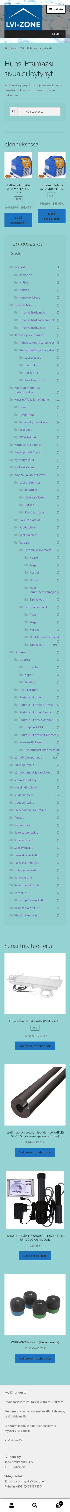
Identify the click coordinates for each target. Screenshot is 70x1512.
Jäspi (33, 565)
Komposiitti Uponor (27, 445)
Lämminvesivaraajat (38, 550)
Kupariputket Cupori (28, 452)
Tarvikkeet (37, 599)
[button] (55, 34)
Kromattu (31, 667)
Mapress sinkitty (25, 780)
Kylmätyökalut (24, 460)
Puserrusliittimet (31, 742)
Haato (34, 557)
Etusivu (13, 48)
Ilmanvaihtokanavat (33, 312)
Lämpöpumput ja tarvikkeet (33, 772)
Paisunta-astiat (29, 520)
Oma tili (11, 1505)
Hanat (23, 407)
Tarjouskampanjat (26, 863)
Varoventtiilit (23, 878)
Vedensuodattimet (26, 885)
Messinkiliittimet (26, 787)
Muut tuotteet (24, 795)
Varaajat (25, 542)
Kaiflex (24, 290)
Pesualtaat (26, 415)
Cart (54, 1502)
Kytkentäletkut (24, 467)
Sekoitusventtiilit (26, 832)
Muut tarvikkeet (35, 497)
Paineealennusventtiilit (30, 810)
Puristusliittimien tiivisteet (37, 735)
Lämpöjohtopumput (28, 757)
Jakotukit (31, 490)
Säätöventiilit (23, 848)
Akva (33, 614)
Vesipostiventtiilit (26, 908)
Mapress (25, 659)
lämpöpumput (24, 765)
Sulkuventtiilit (24, 840)
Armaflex (25, 275)
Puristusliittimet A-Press (36, 705)
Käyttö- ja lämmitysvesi (30, 475)
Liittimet (20, 652)
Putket (29, 505)
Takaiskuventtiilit (26, 855)
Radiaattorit (22, 825)
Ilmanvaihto (22, 305)
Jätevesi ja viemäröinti (29, 335)
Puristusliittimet (30, 697)
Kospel (34, 572)
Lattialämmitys (29, 482)
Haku (35, 1505)
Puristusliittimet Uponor (36, 720)
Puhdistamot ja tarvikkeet (36, 342)
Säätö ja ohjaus (34, 512)
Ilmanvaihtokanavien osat (36, 320)
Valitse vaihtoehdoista (35, 1046)
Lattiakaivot (32, 357)
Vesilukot (25, 430)
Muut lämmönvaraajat (44, 637)
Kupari (28, 675)
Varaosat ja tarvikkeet (34, 422)
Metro (34, 580)
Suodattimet (28, 527)
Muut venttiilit (24, 802)
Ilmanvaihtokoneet (32, 327)
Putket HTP (32, 373)
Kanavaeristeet (29, 297)
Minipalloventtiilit (31, 900)
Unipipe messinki (25, 870)
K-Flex (23, 282)
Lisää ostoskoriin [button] (18, 219)
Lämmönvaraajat (35, 607)
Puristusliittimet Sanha (35, 712)
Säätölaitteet (28, 535)
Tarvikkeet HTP (34, 380)
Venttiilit (20, 893)
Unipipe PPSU (33, 727)
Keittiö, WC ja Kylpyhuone (31, 399)
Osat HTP (31, 365)
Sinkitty (29, 682)
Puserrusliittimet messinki (42, 750)
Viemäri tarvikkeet (26, 915)
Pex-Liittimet (28, 690)
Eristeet (19, 267)
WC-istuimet (27, 437)
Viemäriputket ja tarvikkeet (37, 350)
